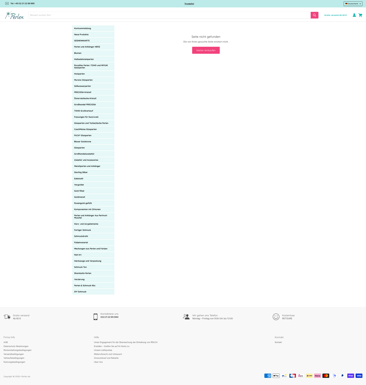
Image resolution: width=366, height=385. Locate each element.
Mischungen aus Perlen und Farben (90, 248)
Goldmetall (79, 197)
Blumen (77, 53)
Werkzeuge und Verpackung (87, 261)
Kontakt (278, 342)
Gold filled (79, 191)
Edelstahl (78, 178)
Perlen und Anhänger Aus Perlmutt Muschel (90, 216)
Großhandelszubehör (84, 154)
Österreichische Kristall (85, 98)
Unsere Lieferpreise (103, 350)
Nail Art (77, 254)
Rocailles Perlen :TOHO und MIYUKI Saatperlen (91, 66)
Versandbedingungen (14, 354)
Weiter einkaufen (206, 50)
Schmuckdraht (81, 236)
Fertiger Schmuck (82, 230)
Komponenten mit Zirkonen (87, 209)
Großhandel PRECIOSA (85, 104)
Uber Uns (98, 362)
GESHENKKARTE (82, 40)
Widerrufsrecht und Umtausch (108, 354)
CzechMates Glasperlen (85, 129)
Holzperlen (79, 73)
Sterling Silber (81, 172)
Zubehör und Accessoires (86, 160)
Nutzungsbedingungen (14, 362)
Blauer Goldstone (82, 141)
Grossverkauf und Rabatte (106, 358)
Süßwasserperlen (82, 86)
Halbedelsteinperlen (84, 59)
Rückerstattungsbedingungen (17, 350)
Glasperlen (79, 147)
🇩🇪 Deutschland (351, 4)
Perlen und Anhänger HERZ (87, 46)
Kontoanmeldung (82, 28)
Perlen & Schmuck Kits (84, 285)
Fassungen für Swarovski (86, 117)
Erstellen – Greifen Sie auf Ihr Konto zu (111, 346)
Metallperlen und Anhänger (87, 166)
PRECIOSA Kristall (82, 92)
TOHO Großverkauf (83, 111)
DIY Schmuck (80, 291)
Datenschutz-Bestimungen (16, 346)
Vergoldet (79, 184)
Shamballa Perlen (82, 273)
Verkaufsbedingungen (14, 358)
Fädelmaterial (81, 242)
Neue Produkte (81, 34)
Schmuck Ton (80, 267)
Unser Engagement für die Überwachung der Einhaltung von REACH (125, 342)
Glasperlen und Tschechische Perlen (91, 123)
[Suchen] (314, 15)
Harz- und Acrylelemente (86, 224)
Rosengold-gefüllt (83, 203)
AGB (6, 342)
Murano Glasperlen (83, 80)
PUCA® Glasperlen (82, 135)
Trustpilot (189, 3)
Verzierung (79, 279)
